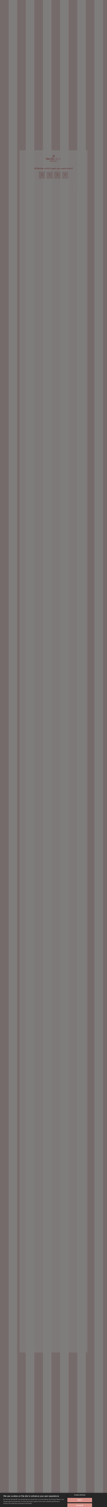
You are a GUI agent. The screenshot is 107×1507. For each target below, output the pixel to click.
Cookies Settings (79, 1495)
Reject (80, 1500)
